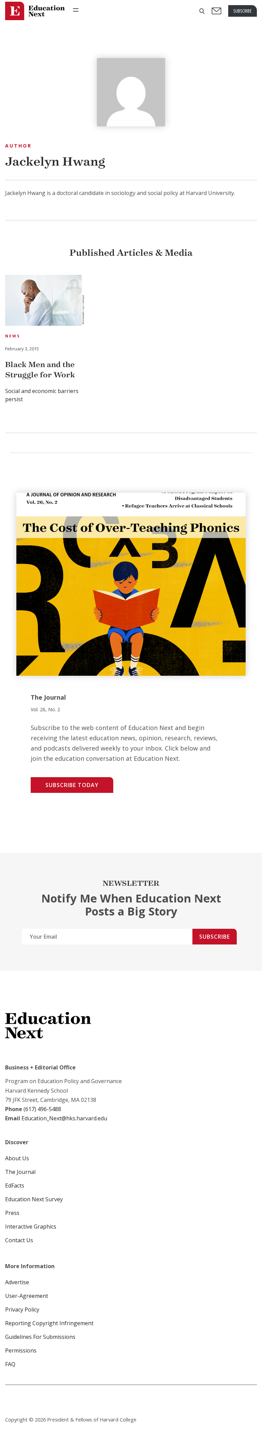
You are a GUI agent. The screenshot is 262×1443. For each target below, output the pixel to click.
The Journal (20, 1172)
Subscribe (214, 936)
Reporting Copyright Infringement (49, 1323)
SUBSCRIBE (242, 11)
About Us (17, 1158)
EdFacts (14, 1185)
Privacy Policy (22, 1309)
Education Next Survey (34, 1199)
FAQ (10, 1364)
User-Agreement (26, 1296)
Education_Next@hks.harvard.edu (63, 1118)
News (12, 335)
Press (12, 1213)
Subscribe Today (72, 785)
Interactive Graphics (30, 1226)
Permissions (21, 1350)
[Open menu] (76, 10)
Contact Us (19, 1240)
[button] (202, 11)
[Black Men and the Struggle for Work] (45, 301)
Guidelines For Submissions (40, 1337)
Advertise (17, 1282)
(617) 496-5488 (42, 1109)
